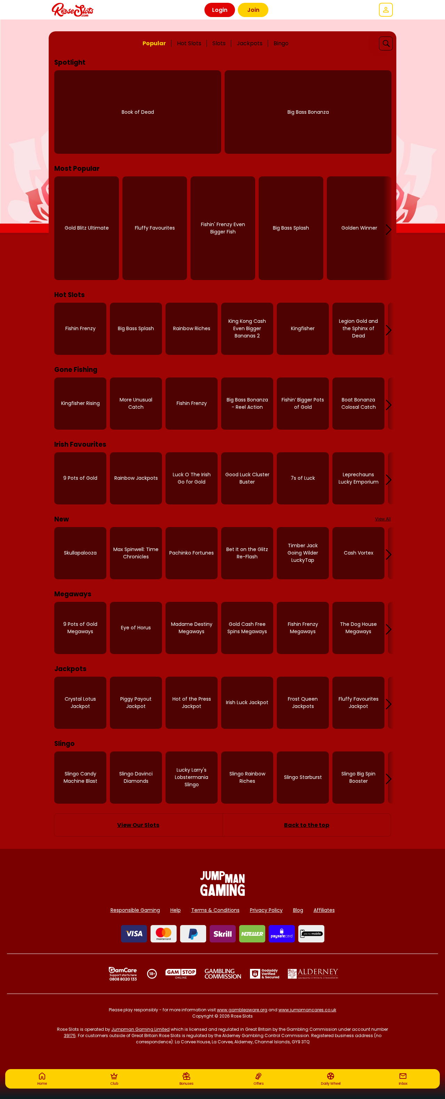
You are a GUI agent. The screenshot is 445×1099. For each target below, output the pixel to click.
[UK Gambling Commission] (223, 974)
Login (219, 10)
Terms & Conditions (215, 910)
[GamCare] (122, 973)
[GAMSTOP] (180, 974)
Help (175, 910)
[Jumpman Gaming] (222, 894)
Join (253, 10)
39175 (70, 1035)
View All (383, 519)
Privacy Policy (266, 910)
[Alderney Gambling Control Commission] (313, 974)
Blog (298, 910)
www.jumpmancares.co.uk (307, 1010)
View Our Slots (138, 825)
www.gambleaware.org (242, 1010)
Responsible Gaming (135, 910)
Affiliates (324, 910)
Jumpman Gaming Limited (140, 1029)
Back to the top (306, 825)
